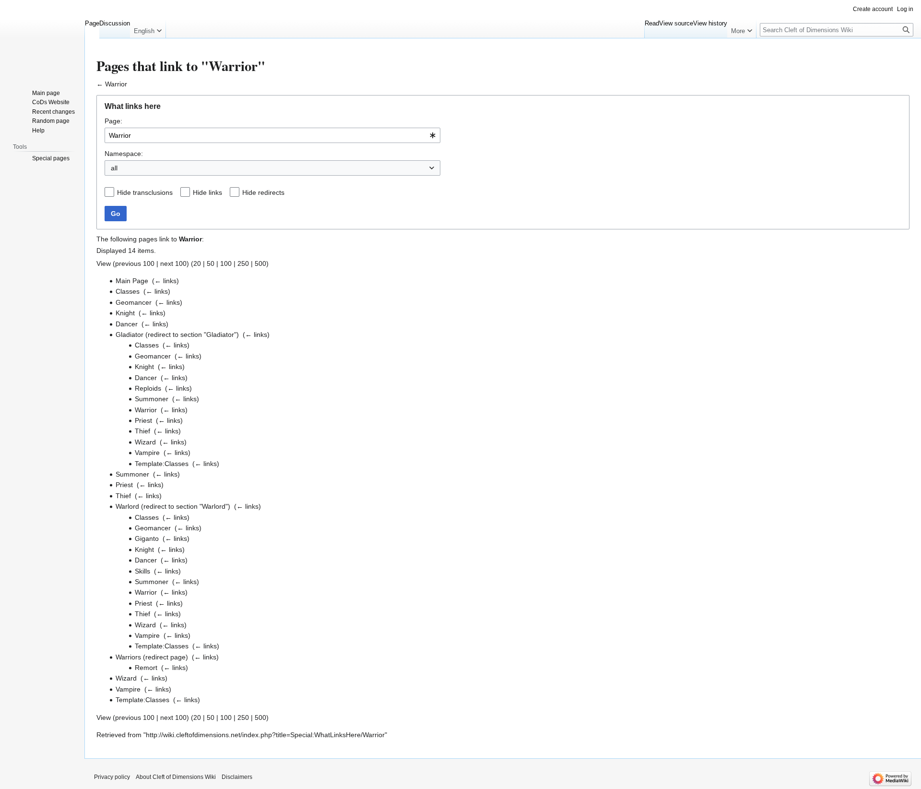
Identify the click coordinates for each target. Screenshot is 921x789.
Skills (142, 571)
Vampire (147, 452)
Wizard (145, 442)
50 (210, 263)
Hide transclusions (145, 192)
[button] (147, 28)
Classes (128, 291)
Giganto (147, 538)
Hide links (207, 192)
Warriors (128, 657)
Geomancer (134, 302)
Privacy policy (112, 777)
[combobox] (272, 135)
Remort (146, 667)
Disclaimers (237, 777)
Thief (142, 431)
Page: (113, 121)
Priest (143, 420)
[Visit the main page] (42, 38)
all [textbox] (114, 168)
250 (243, 263)
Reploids (148, 388)
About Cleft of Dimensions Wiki (176, 777)
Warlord (127, 506)
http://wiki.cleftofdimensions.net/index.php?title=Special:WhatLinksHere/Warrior (265, 735)
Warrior (116, 84)
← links (165, 281)
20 (197, 263)
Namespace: (124, 153)
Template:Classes (162, 463)
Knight (125, 313)
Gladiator (129, 334)
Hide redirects (263, 192)
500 (260, 263)
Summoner (151, 399)
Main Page (132, 281)
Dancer (127, 324)
